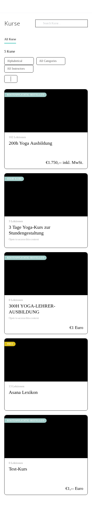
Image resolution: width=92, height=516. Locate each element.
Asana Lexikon (23, 392)
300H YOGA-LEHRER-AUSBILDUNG (32, 308)
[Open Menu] (6, 6)
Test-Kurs (18, 469)
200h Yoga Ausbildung (30, 143)
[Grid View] (7, 78)
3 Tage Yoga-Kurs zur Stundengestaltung (29, 230)
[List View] (14, 78)
